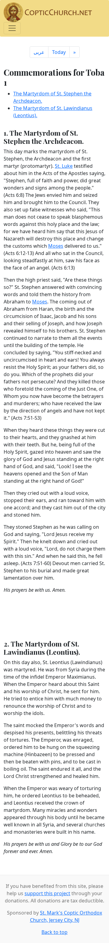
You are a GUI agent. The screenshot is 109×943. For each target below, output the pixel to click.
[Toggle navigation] (12, 28)
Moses (55, 246)
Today (59, 52)
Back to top (54, 932)
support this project (47, 893)
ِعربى (39, 52)
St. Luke (64, 166)
